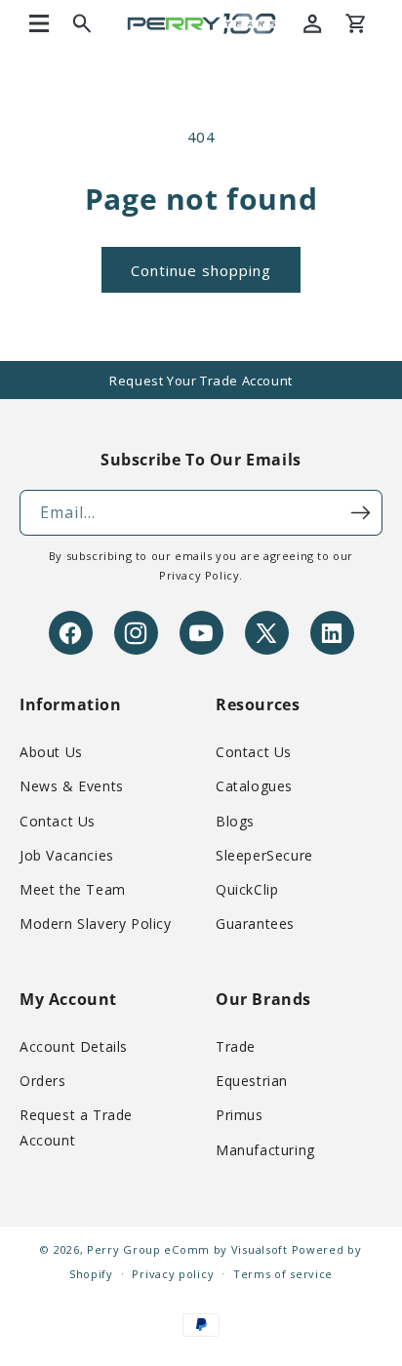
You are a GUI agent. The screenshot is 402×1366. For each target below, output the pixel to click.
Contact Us (58, 821)
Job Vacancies (67, 855)
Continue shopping (201, 270)
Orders (43, 1080)
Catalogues (254, 786)
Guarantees (255, 923)
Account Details (74, 1046)
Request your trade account (201, 380)
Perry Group (124, 1249)
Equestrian (252, 1080)
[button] (39, 23)
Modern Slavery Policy (96, 923)
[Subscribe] (360, 513)
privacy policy (199, 575)
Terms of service (283, 1273)
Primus (239, 1114)
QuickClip (247, 889)
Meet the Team (73, 889)
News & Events (72, 786)
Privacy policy (173, 1273)
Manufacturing (265, 1150)
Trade (236, 1046)
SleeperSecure (264, 855)
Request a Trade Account (76, 1126)
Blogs (235, 821)
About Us (51, 752)
